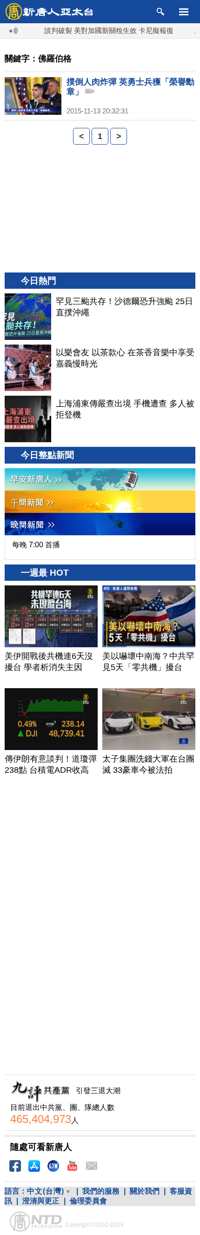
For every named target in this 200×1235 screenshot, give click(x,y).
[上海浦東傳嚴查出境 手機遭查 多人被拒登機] (28, 419)
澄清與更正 (41, 1201)
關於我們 (145, 1191)
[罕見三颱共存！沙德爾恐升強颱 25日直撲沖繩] (28, 316)
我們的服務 (101, 1191)
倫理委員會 (88, 1201)
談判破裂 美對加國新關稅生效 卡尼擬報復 (99, 30)
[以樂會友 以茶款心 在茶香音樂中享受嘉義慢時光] (28, 368)
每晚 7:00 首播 (36, 545)
